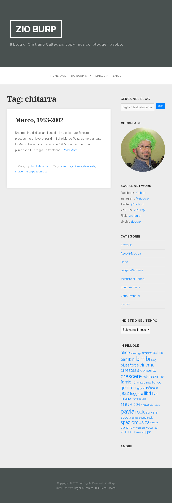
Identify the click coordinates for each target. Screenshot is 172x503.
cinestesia (130, 370)
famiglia (128, 382)
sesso (135, 417)
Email (117, 75)
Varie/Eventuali (130, 296)
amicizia (66, 166)
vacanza (140, 427)
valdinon (128, 431)
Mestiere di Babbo (133, 279)
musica (130, 404)
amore (147, 353)
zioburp (136, 221)
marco (19, 171)
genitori (128, 387)
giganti (141, 388)
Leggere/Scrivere (132, 270)
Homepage (58, 75)
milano (126, 398)
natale (157, 405)
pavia (127, 411)
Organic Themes (83, 488)
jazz (125, 393)
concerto (148, 370)
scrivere (152, 412)
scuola (126, 417)
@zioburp (142, 198)
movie (135, 398)
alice (125, 352)
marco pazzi (31, 171)
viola (138, 432)
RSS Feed (101, 488)
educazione (153, 376)
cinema (147, 365)
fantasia (141, 382)
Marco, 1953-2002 (39, 120)
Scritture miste (130, 287)
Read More (70, 150)
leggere (136, 393)
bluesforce (130, 365)
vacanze (151, 427)
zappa (146, 432)
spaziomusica (135, 422)
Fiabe (124, 262)
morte (43, 171)
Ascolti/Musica (39, 166)
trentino (127, 427)
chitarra (77, 166)
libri (147, 393)
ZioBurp (139, 210)
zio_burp (135, 216)
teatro (154, 423)
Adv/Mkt (126, 245)
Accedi (112, 488)
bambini (128, 359)
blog (153, 359)
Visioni (125, 304)
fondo (156, 382)
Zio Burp (36, 29)
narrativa (147, 405)
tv (134, 427)
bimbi (143, 358)
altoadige (136, 353)
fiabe (148, 382)
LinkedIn (102, 75)
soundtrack (146, 417)
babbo (158, 352)
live (155, 393)
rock (140, 412)
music (142, 398)
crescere (131, 376)
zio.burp (141, 193)
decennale (89, 166)
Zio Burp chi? (80, 75)
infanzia (152, 388)
